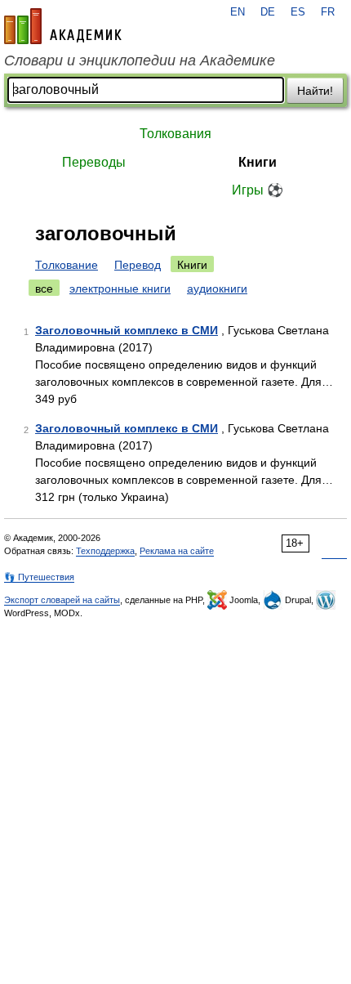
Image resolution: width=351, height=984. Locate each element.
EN (237, 12)
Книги (257, 162)
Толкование (66, 264)
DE (267, 12)
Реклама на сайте (177, 551)
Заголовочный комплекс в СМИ (126, 330)
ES (298, 12)
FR (328, 12)
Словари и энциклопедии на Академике (139, 60)
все (44, 288)
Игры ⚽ (257, 190)
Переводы (94, 162)
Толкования (175, 134)
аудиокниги (217, 288)
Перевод (137, 264)
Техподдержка (105, 551)
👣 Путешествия (39, 577)
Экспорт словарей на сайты (62, 600)
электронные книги (120, 288)
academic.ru (63, 26)
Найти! (315, 90)
